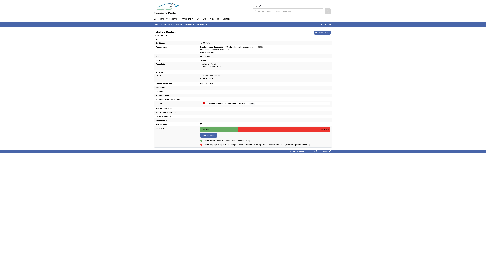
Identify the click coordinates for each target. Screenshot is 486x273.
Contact (225, 19)
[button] (328, 11)
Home (170, 24)
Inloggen (325, 151)
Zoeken (256, 6)
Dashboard (159, 19)
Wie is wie (201, 19)
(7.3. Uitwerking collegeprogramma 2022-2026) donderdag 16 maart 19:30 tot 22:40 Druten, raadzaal (231, 49)
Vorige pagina (323, 32)
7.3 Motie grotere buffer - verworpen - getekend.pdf (230, 103)
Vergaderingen (173, 19)
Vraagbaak (215, 19)
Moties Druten (190, 24)
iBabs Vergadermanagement (303, 151)
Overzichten (187, 19)
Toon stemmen (208, 135)
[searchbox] (288, 11)
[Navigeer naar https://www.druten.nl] (166, 9)
